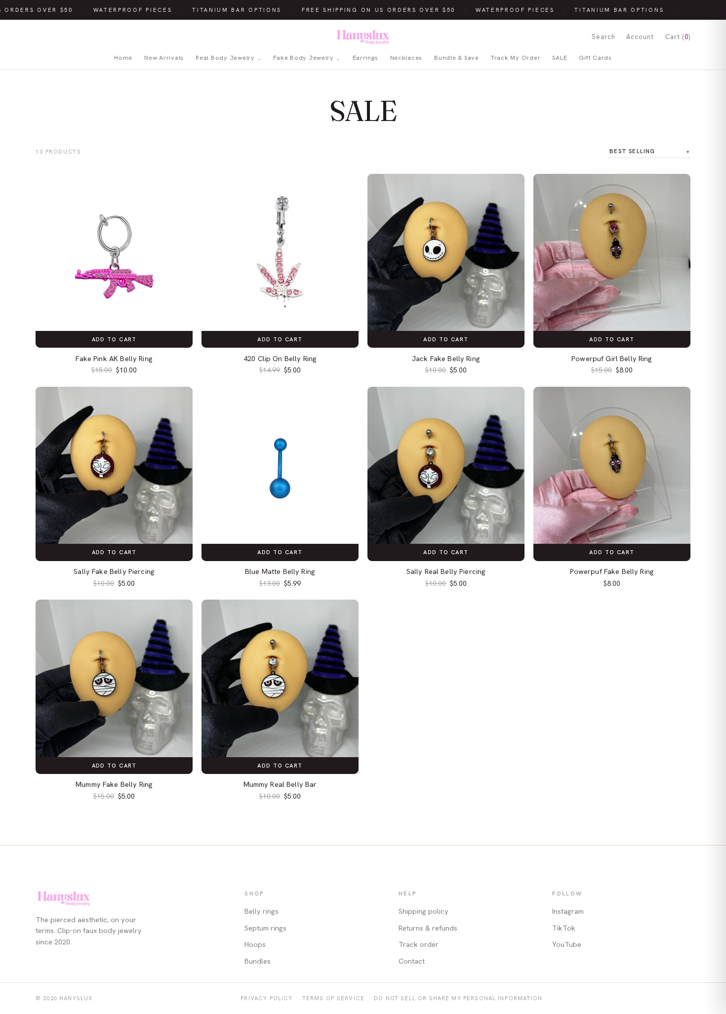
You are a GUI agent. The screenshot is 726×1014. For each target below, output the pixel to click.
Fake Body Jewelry (303, 58)
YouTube (566, 944)
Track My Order (515, 58)
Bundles (257, 961)
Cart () (677, 37)
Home (123, 58)
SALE (559, 58)
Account (640, 37)
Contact (412, 961)
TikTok (563, 928)
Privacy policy (266, 998)
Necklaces (406, 58)
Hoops (255, 944)
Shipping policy (423, 911)
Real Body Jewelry (225, 58)
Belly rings (261, 911)
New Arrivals (164, 58)
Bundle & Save (456, 58)
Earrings (365, 58)
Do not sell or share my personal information (458, 998)
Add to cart (114, 339)
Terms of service (333, 998)
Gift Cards (595, 58)
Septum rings (265, 928)
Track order (419, 944)
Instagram (568, 911)
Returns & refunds (428, 928)
